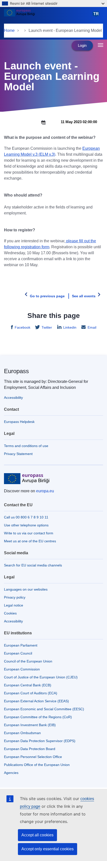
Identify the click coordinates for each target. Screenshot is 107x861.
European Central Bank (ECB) (27, 685)
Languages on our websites (26, 589)
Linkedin (69, 327)
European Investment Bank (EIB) (30, 725)
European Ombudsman (22, 733)
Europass (16, 371)
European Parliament (20, 645)
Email (92, 327)
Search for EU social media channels (33, 565)
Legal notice (13, 605)
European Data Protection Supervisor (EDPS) (39, 741)
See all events (84, 296)
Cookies (10, 613)
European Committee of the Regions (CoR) (38, 717)
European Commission (22, 669)
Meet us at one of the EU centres (30, 541)
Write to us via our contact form (28, 533)
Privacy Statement (18, 454)
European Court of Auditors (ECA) (30, 693)
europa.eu (45, 491)
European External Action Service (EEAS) (36, 701)
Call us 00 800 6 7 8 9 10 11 (26, 517)
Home (9, 30)
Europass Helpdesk (19, 422)
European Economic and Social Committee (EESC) (44, 709)
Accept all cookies (37, 835)
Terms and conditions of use (26, 446)
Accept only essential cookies (47, 849)
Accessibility (13, 398)
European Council (18, 653)
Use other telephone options (26, 525)
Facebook (22, 327)
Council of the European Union (28, 661)
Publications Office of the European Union (37, 765)
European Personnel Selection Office (33, 757)
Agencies (11, 773)
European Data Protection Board (29, 749)
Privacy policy (14, 597)
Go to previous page (47, 296)
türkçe (97, 16)
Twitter (47, 327)
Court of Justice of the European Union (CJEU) (41, 677)
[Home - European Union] (47, 16)
